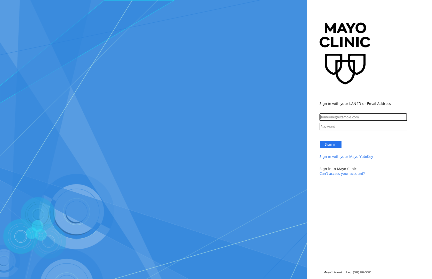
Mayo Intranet (333, 272)
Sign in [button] (330, 144)
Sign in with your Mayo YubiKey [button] (346, 156)
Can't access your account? (342, 173)
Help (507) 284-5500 (358, 272)
